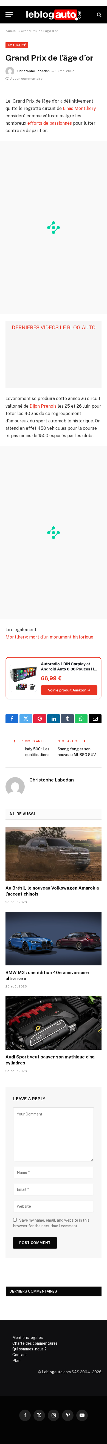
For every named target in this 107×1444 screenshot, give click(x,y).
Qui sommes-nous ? (29, 1349)
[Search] (99, 14)
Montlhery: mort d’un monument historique (49, 637)
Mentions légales (27, 1337)
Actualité (17, 45)
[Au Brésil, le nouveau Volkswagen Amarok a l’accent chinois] (53, 854)
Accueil (11, 31)
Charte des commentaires (35, 1343)
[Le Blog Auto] (53, 14)
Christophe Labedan (33, 71)
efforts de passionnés (49, 123)
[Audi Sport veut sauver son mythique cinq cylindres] (53, 1023)
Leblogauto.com (56, 1372)
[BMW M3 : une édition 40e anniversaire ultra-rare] (53, 938)
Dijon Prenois (43, 406)
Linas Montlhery (79, 108)
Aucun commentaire (26, 78)
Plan (16, 1360)
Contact (19, 1355)
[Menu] (9, 14)
